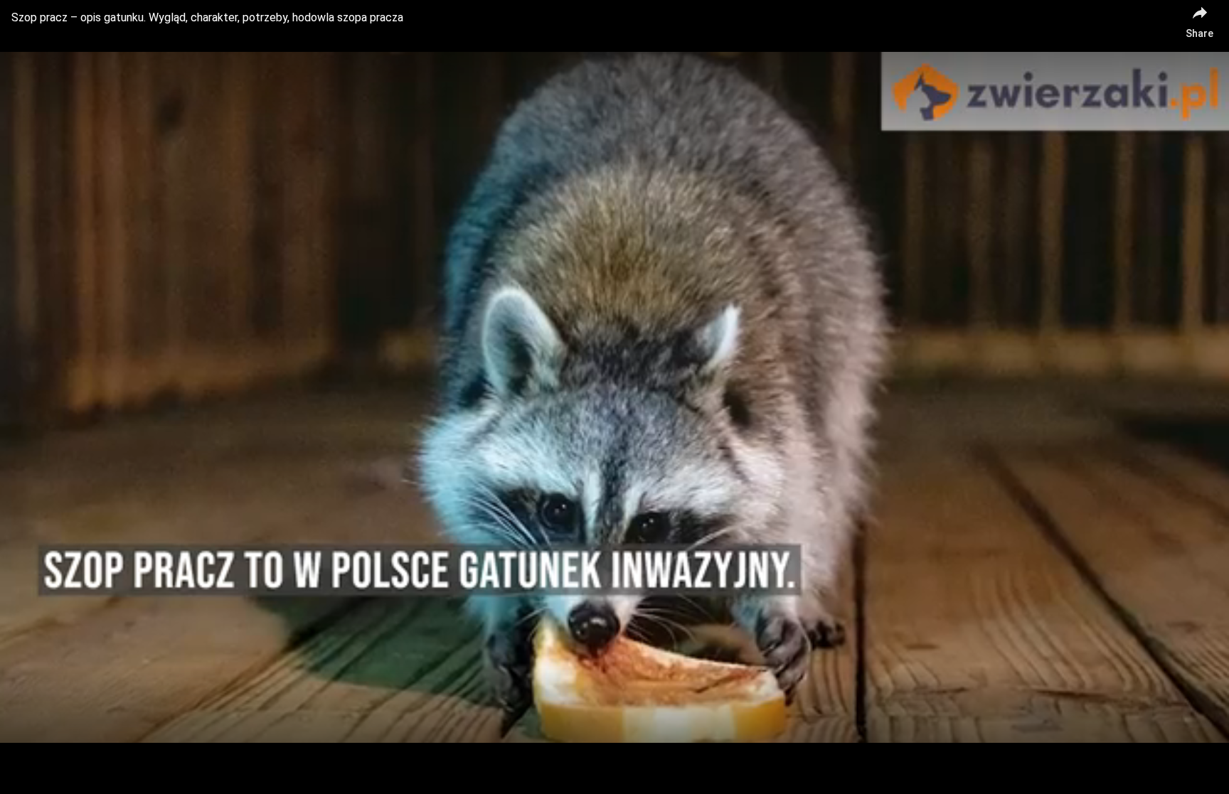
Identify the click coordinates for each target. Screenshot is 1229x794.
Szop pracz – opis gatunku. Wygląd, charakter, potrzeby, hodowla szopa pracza (207, 17)
